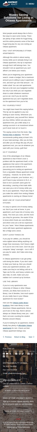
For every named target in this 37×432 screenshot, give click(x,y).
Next (30, 337)
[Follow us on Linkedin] (4, 354)
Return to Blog (19, 337)
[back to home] (10, 3)
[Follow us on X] (10, 354)
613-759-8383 (11, 366)
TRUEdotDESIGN (23, 427)
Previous (8, 337)
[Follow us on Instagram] (7, 356)
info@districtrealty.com (16, 373)
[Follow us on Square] (4, 356)
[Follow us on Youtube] (7, 354)
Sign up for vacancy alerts (18, 411)
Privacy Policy (28, 424)
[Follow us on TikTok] (23, 354)
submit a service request (17, 391)
